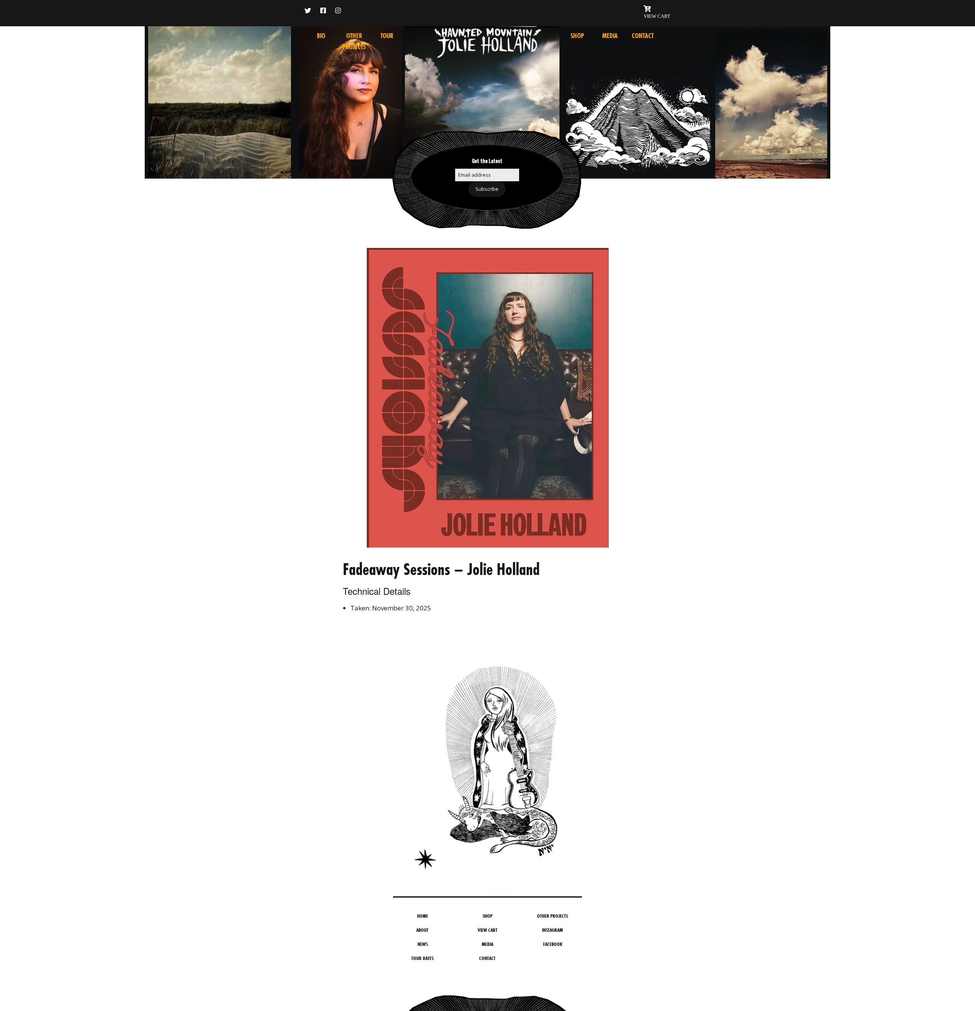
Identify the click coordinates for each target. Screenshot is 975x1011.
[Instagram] (338, 10)
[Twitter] (310, 10)
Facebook (552, 944)
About (422, 929)
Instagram (552, 929)
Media (610, 35)
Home (422, 915)
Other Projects (552, 915)
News (422, 944)
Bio (321, 35)
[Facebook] (323, 10)
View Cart (487, 929)
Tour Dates (422, 958)
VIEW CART (657, 16)
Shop (577, 35)
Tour (386, 35)
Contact (643, 35)
